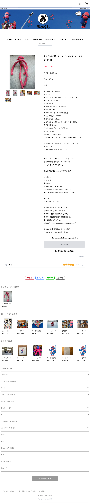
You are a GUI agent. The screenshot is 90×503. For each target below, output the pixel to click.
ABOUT (18, 39)
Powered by (42, 499)
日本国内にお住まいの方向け (64, 251)
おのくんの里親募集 (8, 448)
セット (3, 435)
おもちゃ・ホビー (6, 408)
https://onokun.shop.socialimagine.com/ (60, 223)
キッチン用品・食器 (7, 401)
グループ (4, 468)
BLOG (26, 39)
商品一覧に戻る (45, 479)
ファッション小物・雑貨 (8, 381)
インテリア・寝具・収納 (8, 428)
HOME (9, 39)
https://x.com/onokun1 (52, 134)
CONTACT (64, 39)
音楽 (2, 441)
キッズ (3, 388)
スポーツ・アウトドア (8, 395)
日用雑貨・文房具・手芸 (9, 421)
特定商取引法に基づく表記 (27, 491)
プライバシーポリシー (9, 491)
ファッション (5, 375)
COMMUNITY (50, 39)
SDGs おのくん (6, 461)
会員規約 (42, 491)
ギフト (3, 455)
